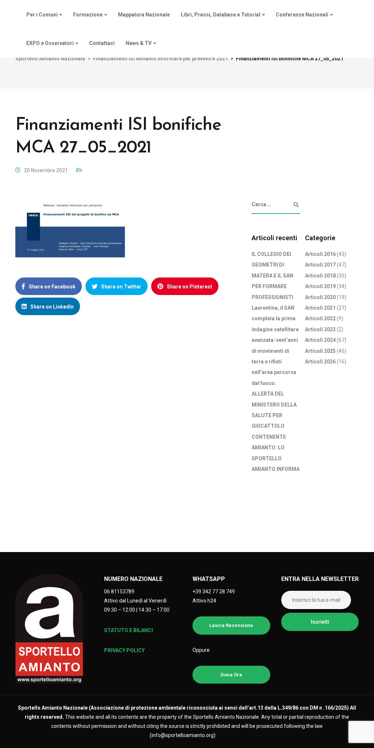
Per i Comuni (42, 15)
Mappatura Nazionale (144, 15)
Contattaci (102, 43)
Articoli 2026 (320, 361)
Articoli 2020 (320, 297)
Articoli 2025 (320, 351)
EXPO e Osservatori (50, 43)
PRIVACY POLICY (124, 650)
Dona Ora (231, 674)
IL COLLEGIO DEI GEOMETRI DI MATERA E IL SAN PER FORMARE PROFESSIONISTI (272, 275)
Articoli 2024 (320, 340)
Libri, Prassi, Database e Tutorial (220, 15)
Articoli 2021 (320, 308)
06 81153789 (119, 591)
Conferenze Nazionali (302, 15)
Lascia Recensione (231, 625)
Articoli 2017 (320, 265)
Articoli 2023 (320, 329)
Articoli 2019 (320, 286)
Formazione (88, 15)
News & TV (139, 43)
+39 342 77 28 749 (213, 591)
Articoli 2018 (320, 276)
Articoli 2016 (320, 254)
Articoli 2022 (320, 318)
